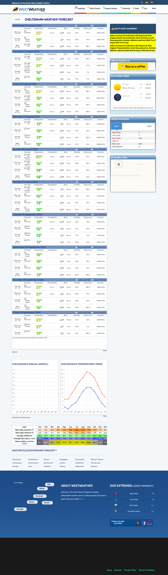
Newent (94, 466)
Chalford (47, 466)
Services (118, 570)
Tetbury (63, 466)
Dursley (15, 466)
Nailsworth (79, 466)
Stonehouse (95, 463)
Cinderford (79, 463)
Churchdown (33, 463)
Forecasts (126, 8)
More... (83, 499)
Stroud (46, 459)
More (154, 8)
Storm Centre (95, 8)
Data (137, 8)
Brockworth (48, 463)
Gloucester (16, 459)
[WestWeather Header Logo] (28, 8)
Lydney (62, 463)
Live (145, 8)
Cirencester (79, 459)
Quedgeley (64, 459)
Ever (149, 126)
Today (116, 126)
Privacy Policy (130, 570)
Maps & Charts (111, 8)
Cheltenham (33, 459)
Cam (30, 466)
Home (17, 19)
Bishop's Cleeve (97, 459)
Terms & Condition (147, 570)
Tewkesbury (17, 463)
